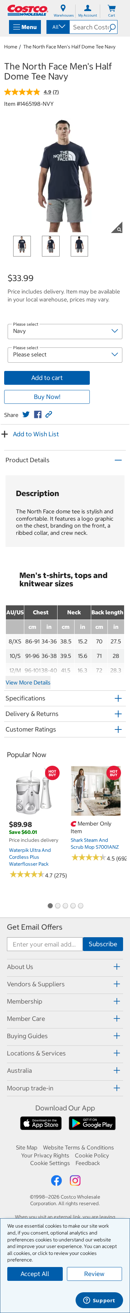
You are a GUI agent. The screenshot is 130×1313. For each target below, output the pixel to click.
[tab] (65, 967)
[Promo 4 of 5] (73, 906)
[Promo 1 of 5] (50, 906)
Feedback (88, 1163)
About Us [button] (20, 967)
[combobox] (57, 27)
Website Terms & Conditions (78, 1147)
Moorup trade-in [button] (30, 1088)
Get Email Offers (34, 927)
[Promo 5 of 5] (80, 906)
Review (94, 1274)
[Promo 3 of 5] (65, 906)
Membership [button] (24, 1001)
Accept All (34, 1274)
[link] (26, 414)
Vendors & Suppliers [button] (36, 984)
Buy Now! (47, 397)
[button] (113, 27)
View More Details (28, 682)
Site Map (26, 1147)
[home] (28, 10)
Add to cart (47, 378)
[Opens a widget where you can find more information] (99, 1301)
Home (10, 47)
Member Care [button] (26, 1019)
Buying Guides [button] (27, 1036)
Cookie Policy (92, 1155)
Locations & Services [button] (36, 1053)
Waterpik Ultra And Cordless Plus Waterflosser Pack (30, 857)
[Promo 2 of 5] (57, 906)
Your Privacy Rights (45, 1155)
